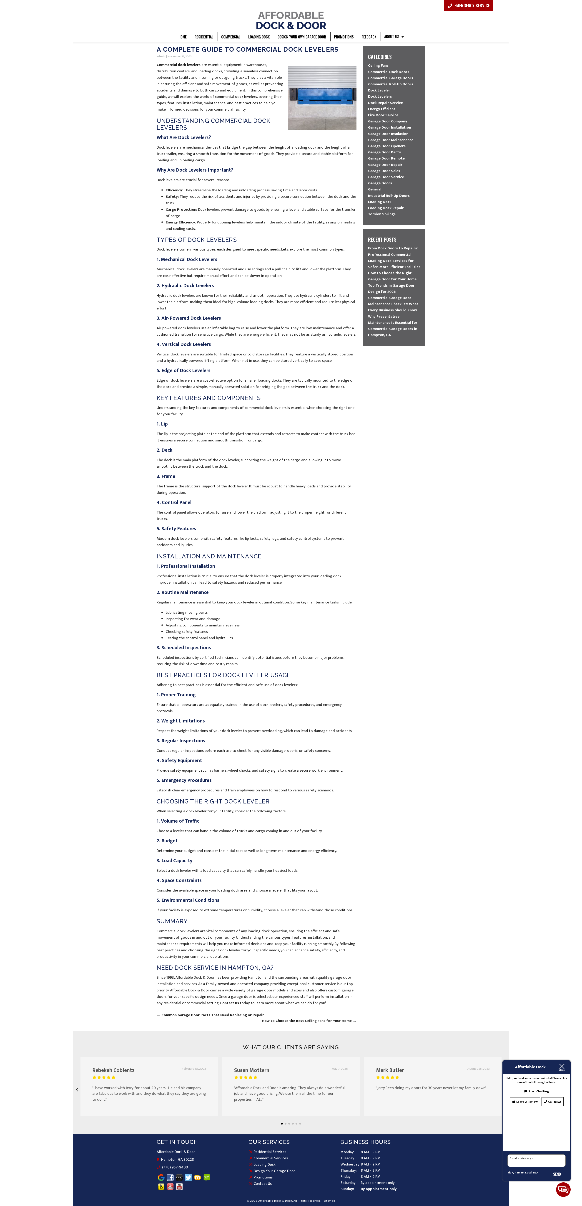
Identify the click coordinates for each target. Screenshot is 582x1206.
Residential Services (270, 1152)
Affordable (291, 20)
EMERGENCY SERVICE (471, 5)
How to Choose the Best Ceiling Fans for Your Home (309, 1021)
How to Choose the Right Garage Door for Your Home (392, 276)
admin (161, 56)
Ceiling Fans (378, 65)
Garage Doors (380, 183)
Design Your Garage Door (274, 1171)
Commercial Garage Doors (390, 78)
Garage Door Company (387, 121)
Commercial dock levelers (179, 65)
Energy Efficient (381, 109)
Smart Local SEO (527, 1173)
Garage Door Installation (389, 127)
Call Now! (554, 1101)
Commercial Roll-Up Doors (390, 84)
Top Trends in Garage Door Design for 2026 (391, 288)
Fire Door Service (383, 115)
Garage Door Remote (386, 158)
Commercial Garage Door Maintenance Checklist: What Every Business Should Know (393, 304)
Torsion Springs (382, 214)
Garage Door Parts (384, 152)
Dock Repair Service (385, 103)
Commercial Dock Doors (388, 72)
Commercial (230, 37)
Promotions (344, 37)
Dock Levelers (380, 96)
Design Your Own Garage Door (302, 37)
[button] (282, 1124)
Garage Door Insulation (388, 134)
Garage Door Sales (384, 171)
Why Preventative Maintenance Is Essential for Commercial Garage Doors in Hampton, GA (392, 325)
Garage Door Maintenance (390, 140)
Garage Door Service (386, 177)
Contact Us (263, 1184)
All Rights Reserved (307, 1200)
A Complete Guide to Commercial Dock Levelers (248, 49)
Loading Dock (259, 37)
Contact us (229, 1003)
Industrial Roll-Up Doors (389, 196)
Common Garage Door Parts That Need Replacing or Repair (210, 1015)
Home (182, 37)
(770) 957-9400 (175, 1168)
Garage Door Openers (387, 146)
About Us (391, 36)
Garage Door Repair (385, 165)
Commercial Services (271, 1158)
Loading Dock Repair (386, 208)
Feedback (369, 37)
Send (557, 1174)
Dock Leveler (379, 90)
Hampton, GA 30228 (178, 1160)
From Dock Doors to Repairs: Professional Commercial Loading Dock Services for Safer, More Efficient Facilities (394, 257)
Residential (204, 37)
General (374, 189)
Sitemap (329, 1200)
